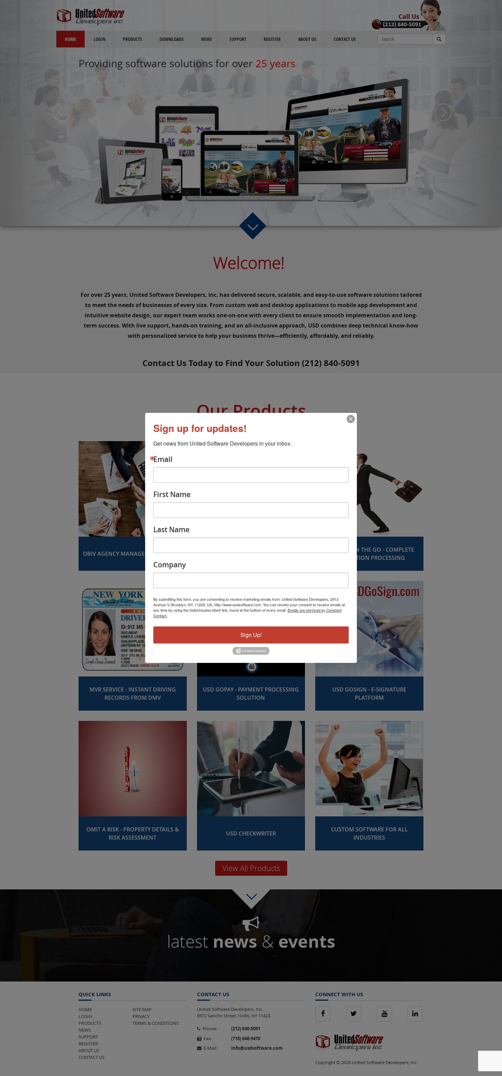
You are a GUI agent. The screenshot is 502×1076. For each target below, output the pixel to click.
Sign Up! (251, 635)
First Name (172, 494)
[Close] (351, 419)
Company (169, 564)
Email (162, 459)
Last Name (171, 529)
